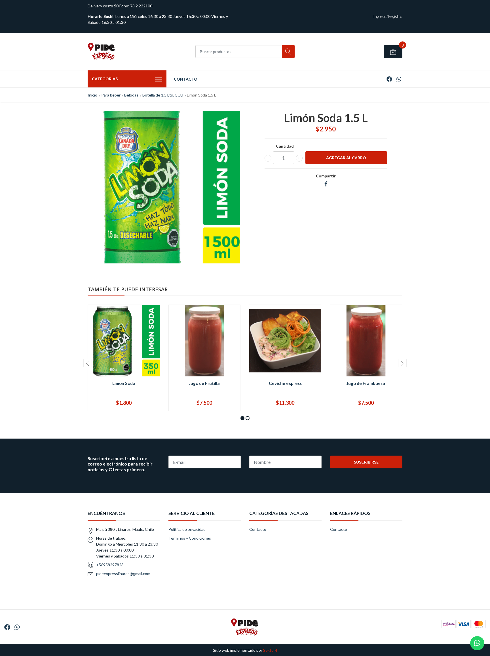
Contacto (185, 79)
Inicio (92, 95)
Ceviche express (285, 383)
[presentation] (87, 363)
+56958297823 (110, 564)
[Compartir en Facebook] (326, 184)
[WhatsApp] (398, 79)
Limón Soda (123, 383)
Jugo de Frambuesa (366, 383)
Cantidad (285, 146)
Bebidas (131, 95)
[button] (242, 418)
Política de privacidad (187, 529)
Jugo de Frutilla (204, 383)
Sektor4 (270, 650)
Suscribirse (366, 462)
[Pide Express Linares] (102, 51)
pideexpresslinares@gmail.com (123, 573)
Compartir (326, 175)
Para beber (111, 95)
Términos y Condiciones (189, 538)
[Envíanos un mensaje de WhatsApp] (477, 643)
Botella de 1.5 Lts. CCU (162, 95)
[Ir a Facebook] (389, 79)
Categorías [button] (105, 78)
